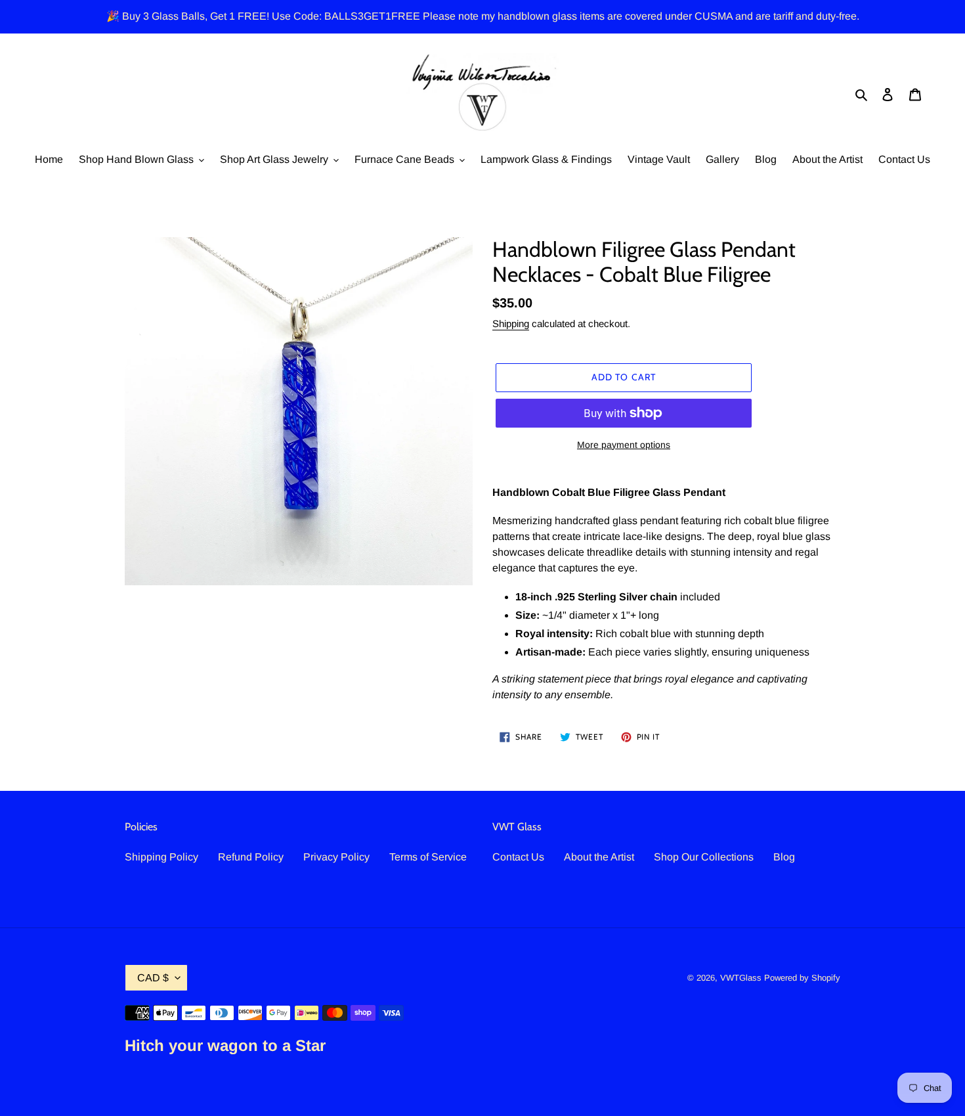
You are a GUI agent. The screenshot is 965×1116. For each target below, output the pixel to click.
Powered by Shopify (802, 978)
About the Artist (599, 856)
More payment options (623, 444)
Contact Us (518, 856)
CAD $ (153, 977)
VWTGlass (740, 978)
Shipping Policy (161, 856)
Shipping (510, 323)
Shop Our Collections (704, 856)
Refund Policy (251, 856)
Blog (784, 856)
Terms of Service (428, 856)
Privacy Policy (336, 856)
